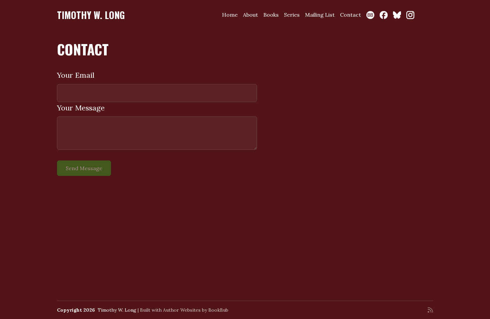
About (250, 14)
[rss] (430, 310)
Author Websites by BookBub (195, 310)
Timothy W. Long (91, 15)
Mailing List (320, 14)
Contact (350, 14)
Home (230, 14)
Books (271, 14)
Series (292, 14)
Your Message (81, 107)
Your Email (75, 75)
